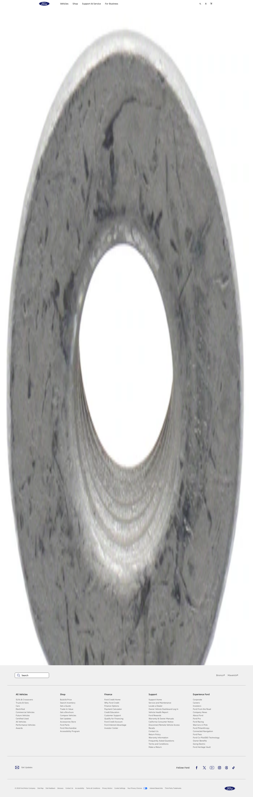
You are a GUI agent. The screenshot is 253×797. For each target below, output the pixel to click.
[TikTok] (233, 767)
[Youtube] (212, 767)
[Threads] (226, 767)
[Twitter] (204, 767)
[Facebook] (197, 767)
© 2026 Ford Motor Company (25, 788)
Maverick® (233, 675)
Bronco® (220, 675)
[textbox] (32, 675)
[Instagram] (219, 767)
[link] (40, 788)
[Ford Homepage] (230, 788)
